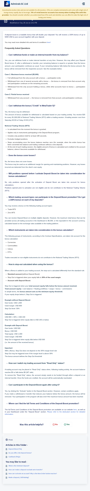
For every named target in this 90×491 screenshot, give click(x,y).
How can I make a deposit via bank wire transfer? (26, 470)
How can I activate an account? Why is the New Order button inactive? (33, 473)
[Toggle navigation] (83, 4)
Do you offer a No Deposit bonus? (20, 453)
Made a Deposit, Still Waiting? (19, 477)
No (56, 424)
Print (11, 440)
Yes (68, 424)
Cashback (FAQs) (14, 457)
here (75, 409)
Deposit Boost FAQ (15, 449)
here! (49, 42)
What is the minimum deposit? (19, 466)
